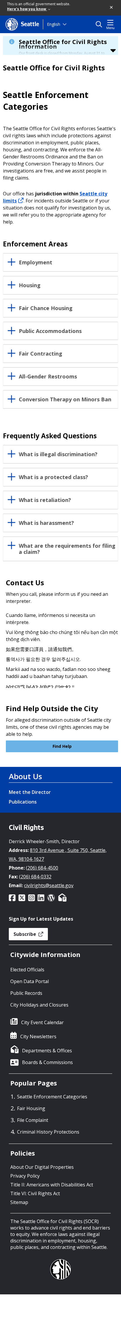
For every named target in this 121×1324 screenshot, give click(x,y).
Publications (23, 802)
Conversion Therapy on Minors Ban (65, 399)
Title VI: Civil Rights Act (35, 1193)
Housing (30, 285)
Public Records (26, 993)
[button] (111, 7)
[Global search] (100, 24)
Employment (35, 262)
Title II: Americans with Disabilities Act (51, 1184)
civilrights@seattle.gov (48, 885)
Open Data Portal (29, 981)
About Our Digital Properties (42, 1167)
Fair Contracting (40, 354)
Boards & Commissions (47, 1062)
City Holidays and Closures (39, 1005)
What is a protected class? (53, 477)
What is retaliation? (45, 500)
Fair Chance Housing (46, 308)
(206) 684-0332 (35, 876)
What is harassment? (46, 523)
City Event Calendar (42, 1022)
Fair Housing (31, 1108)
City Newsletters (38, 1036)
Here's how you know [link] (27, 8)
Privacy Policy (25, 1176)
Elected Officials (27, 969)
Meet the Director (30, 792)
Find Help (62, 746)
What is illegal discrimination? (58, 454)
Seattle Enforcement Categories (52, 1096)
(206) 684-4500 (42, 868)
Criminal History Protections (48, 1132)
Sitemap (19, 1202)
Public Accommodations (50, 331)
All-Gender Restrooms (48, 376)
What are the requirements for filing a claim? (67, 549)
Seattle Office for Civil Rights (54, 68)
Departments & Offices (47, 1050)
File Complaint (32, 1120)
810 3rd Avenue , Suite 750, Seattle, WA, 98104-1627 (58, 854)
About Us (25, 776)
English (53, 24)
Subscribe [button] (25, 934)
